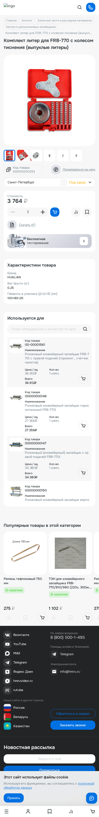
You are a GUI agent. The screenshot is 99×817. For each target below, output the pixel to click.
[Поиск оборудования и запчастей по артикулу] (85, 329)
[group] (49, 100)
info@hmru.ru (70, 671)
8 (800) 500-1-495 (67, 637)
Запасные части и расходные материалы (64, 20)
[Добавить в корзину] (83, 378)
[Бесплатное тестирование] (84, 241)
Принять (13, 798)
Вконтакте (21, 635)
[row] (49, 362)
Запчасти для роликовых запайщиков (31, 27)
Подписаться (49, 770)
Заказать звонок (73, 725)
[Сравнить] (8, 617)
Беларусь (20, 717)
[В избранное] (25, 617)
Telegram (20, 662)
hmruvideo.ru (23, 681)
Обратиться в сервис (73, 714)
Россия (18, 708)
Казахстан (21, 726)
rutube (18, 690)
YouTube (19, 644)
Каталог (27, 20)
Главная (11, 20)
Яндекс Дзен (23, 671)
